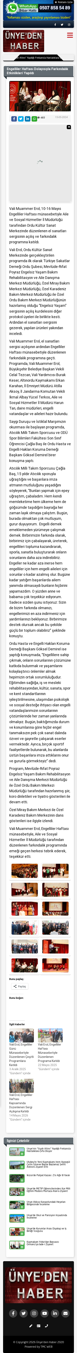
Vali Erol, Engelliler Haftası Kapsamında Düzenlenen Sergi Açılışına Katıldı (20, 1103)
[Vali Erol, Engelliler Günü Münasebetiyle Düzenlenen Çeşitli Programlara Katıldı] (21, 1035)
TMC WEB (46, 1346)
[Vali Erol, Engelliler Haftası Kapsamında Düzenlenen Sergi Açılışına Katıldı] (21, 1086)
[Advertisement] (38, 163)
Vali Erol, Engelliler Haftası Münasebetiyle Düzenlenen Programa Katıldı (49, 1053)
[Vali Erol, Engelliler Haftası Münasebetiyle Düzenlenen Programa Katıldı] (50, 1035)
